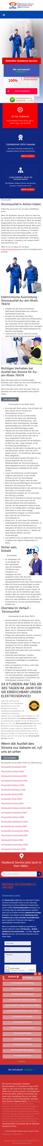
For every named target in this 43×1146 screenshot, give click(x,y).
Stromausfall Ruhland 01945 (12, 794)
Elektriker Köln (7, 1106)
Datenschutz (17, 1134)
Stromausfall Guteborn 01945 (12, 785)
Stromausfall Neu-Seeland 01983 (14, 826)
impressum (6, 1134)
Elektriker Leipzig (9, 1114)
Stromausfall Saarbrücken (22, 1028)
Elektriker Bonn (33, 1119)
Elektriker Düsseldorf (18, 1109)
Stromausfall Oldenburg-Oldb (22, 1000)
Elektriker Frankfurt (22, 1106)
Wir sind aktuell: (21, 1070)
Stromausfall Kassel (22, 1039)
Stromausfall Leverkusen (22, 988)
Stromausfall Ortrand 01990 (12, 840)
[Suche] (39, 874)
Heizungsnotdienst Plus (22, 1143)
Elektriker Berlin (33, 1101)
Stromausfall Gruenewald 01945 (13, 767)
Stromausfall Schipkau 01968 (12, 817)
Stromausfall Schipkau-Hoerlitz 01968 (16, 808)
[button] (4, 14)
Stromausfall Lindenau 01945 (12, 771)
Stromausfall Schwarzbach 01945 (14, 780)
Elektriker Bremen (32, 1111)
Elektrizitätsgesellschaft (10, 249)
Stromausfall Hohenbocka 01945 (14, 776)
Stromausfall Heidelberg (22, 983)
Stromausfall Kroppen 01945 (12, 803)
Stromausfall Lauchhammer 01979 (14, 822)
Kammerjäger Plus (30, 1141)
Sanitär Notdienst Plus (13, 1141)
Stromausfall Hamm (22, 1022)
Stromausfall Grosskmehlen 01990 (14, 844)
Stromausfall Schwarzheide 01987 (14, 835)
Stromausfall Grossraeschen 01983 (15, 831)
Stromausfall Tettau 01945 (11, 799)
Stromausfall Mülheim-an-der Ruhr (22, 1011)
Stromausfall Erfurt (22, 1056)
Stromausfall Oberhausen (22, 1050)
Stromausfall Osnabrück (23, 994)
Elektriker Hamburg (9, 1104)
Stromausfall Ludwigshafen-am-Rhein (22, 1005)
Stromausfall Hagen (22, 1033)
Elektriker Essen (17, 1111)
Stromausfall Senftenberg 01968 (14, 812)
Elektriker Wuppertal (17, 1119)
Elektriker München (26, 1104)
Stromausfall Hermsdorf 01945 (13, 790)
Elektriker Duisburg (18, 1116)
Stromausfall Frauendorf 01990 (13, 849)
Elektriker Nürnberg (28, 1121)
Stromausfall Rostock (22, 1044)
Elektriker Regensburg (11, 1121)
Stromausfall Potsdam (22, 1016)
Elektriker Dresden (24, 1114)
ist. (13, 604)
